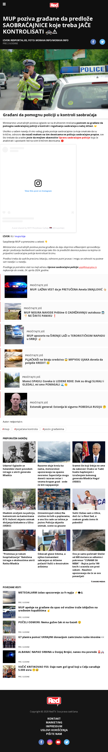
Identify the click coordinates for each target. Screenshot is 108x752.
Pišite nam (54, 734)
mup (5, 429)
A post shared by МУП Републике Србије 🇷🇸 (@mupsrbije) (38, 228)
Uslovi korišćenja (54, 730)
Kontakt (54, 718)
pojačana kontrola (26, 429)
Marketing (54, 722)
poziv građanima (53, 429)
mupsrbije (20, 236)
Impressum (54, 726)
